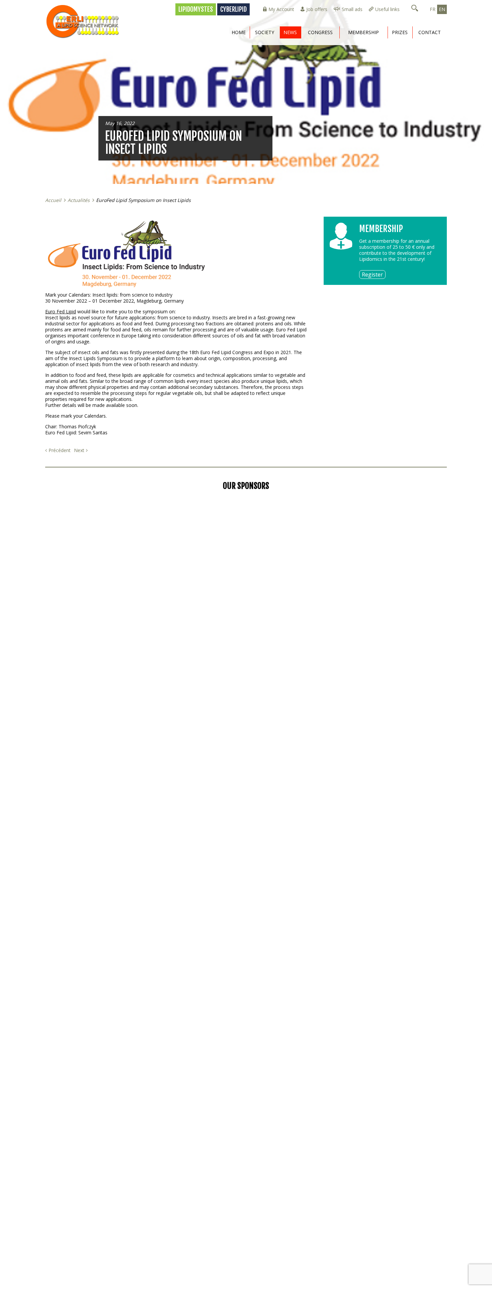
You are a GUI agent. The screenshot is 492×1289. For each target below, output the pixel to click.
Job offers (316, 9)
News (290, 32)
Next (79, 450)
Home (239, 32)
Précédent (60, 450)
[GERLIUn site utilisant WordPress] (85, 21)
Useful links (387, 9)
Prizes (400, 32)
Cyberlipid (233, 9)
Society (264, 32)
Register (372, 274)
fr (432, 9)
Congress (320, 32)
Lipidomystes (195, 9)
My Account (281, 9)
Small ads (352, 9)
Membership (363, 32)
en (442, 9)
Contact (429, 32)
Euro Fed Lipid (60, 311)
